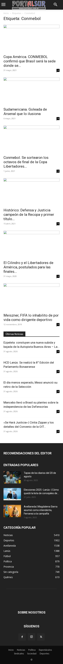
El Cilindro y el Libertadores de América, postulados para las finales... (28, 267)
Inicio (6, 13)
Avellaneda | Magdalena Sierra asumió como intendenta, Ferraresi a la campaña (40, 510)
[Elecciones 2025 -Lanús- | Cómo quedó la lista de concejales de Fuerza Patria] (12, 494)
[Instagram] (31, 636)
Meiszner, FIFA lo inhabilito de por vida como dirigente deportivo (31, 317)
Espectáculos (45, 649)
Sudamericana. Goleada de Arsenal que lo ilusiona (25, 111)
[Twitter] (40, 637)
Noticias (21, 649)
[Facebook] (22, 637)
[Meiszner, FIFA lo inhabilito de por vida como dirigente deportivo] (31, 297)
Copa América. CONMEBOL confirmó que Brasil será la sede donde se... (30, 61)
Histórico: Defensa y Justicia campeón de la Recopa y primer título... (29, 214)
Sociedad (31, 653)
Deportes (44, 653)
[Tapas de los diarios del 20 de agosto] (12, 477)
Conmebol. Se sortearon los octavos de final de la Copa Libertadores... (26, 161)
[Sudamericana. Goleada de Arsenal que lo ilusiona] (31, 91)
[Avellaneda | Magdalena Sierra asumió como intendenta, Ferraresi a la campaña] (12, 511)
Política (32, 649)
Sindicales (19, 653)
